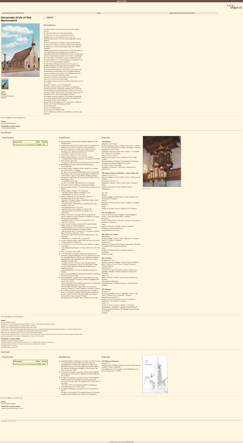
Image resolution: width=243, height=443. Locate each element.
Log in (123, 442)
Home (119, 1)
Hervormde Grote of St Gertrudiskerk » (183, 13)
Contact (112, 442)
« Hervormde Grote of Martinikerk (13, 13)
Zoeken (124, 1)
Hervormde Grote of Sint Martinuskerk (25, 144)
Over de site (117, 442)
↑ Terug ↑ (99, 13)
